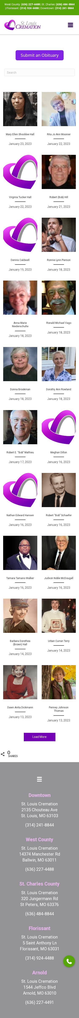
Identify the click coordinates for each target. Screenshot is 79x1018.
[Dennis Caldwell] (20, 247)
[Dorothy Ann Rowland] (59, 376)
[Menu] (70, 24)
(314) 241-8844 (64, 8)
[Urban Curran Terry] (59, 630)
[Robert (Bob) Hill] (59, 184)
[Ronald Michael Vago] (59, 311)
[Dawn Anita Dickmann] (20, 696)
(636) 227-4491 (39, 1002)
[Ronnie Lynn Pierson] (59, 247)
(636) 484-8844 (65, 4)
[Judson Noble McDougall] (59, 565)
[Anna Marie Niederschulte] (20, 311)
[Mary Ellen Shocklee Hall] (20, 121)
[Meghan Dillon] (59, 439)
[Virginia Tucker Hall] (20, 184)
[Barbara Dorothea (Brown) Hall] (20, 630)
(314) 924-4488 (29, 8)
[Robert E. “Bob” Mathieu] (20, 439)
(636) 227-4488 (30, 4)
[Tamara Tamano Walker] (20, 565)
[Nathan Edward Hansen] (20, 502)
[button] (69, 961)
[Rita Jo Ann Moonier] (59, 121)
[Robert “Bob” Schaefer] (59, 502)
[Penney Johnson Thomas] (59, 696)
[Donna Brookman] (20, 376)
